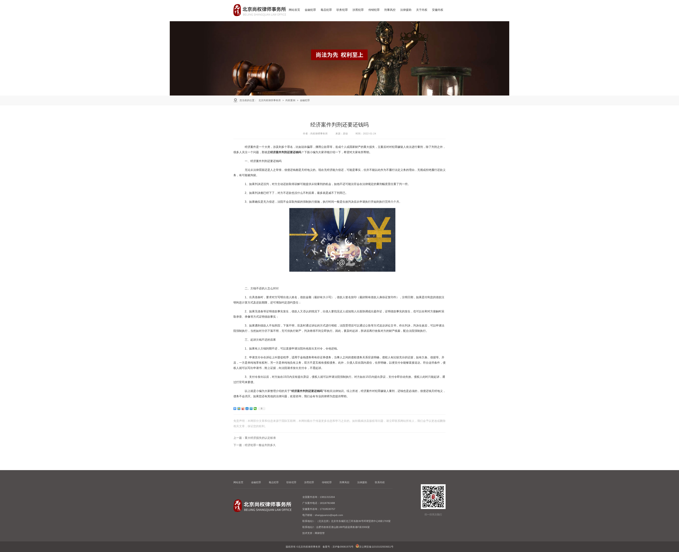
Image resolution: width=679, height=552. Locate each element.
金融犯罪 (310, 9)
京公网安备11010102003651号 (376, 546)
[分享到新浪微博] (243, 408)
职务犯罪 (342, 9)
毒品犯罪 (326, 9)
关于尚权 (421, 9)
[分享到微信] (255, 408)
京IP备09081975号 (342, 546)
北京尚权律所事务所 (270, 100)
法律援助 (405, 9)
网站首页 (294, 9)
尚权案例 (290, 100)
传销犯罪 (374, 9)
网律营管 (320, 533)
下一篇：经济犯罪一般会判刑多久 (254, 445)
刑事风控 (390, 9)
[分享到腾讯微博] (251, 408)
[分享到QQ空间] (238, 408)
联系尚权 (380, 482)
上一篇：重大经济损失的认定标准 (254, 437)
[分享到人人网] (247, 408)
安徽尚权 (437, 9)
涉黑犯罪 (358, 9)
